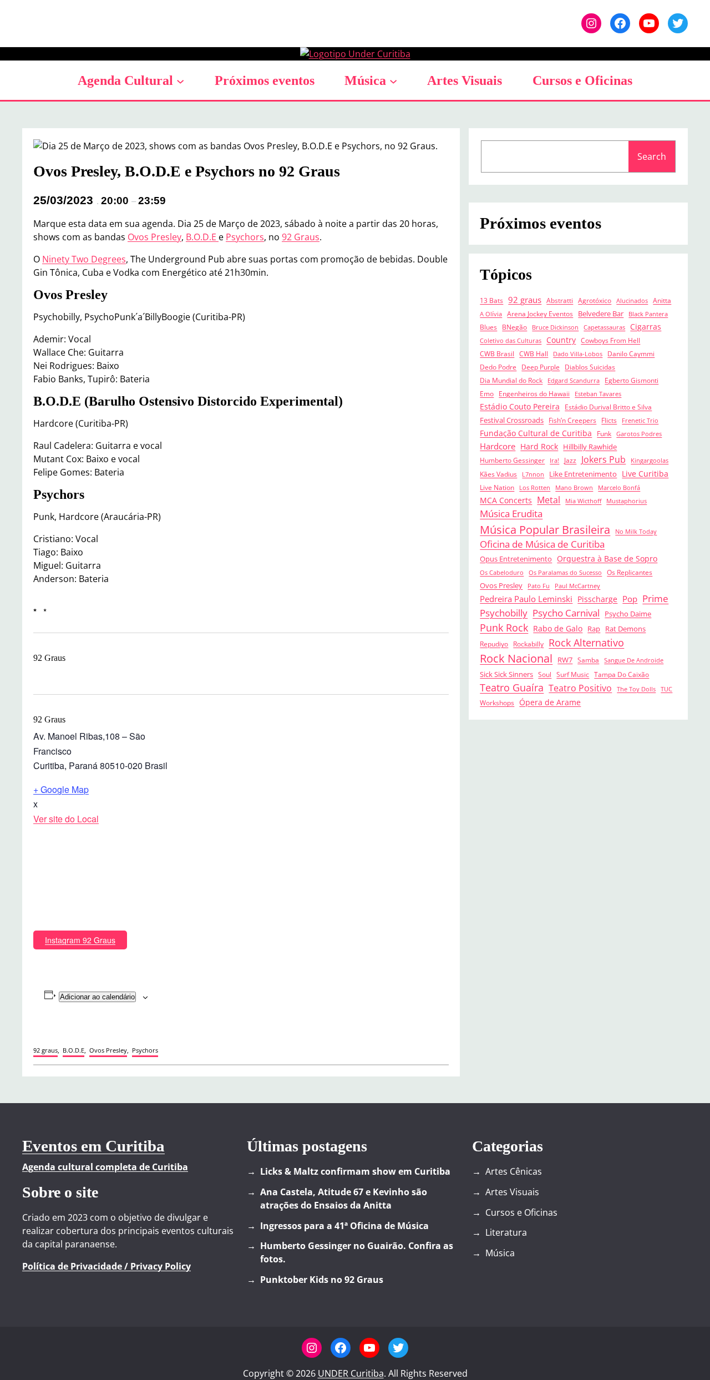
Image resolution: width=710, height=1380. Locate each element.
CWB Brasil (497, 353)
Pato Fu (539, 586)
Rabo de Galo (557, 629)
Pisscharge (597, 599)
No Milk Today (636, 531)
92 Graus (301, 237)
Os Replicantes (629, 572)
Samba (588, 659)
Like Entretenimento (583, 474)
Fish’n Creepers (572, 420)
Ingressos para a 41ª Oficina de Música (344, 1226)
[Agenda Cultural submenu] (180, 80)
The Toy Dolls (636, 689)
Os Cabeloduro (502, 573)
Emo (487, 393)
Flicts (609, 420)
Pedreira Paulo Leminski (526, 598)
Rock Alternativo (586, 642)
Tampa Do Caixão (621, 674)
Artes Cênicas (513, 1171)
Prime (655, 598)
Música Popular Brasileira (545, 529)
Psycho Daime (628, 614)
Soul (544, 674)
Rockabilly (528, 643)
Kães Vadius (498, 473)
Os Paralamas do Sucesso (565, 573)
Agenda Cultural (125, 80)
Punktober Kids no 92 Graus (321, 1279)
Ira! (554, 460)
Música (365, 80)
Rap (593, 629)
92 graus (45, 1050)
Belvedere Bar (600, 314)
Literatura (506, 1232)
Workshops (497, 702)
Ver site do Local (66, 818)
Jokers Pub (603, 459)
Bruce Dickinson (555, 327)
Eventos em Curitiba (93, 1146)
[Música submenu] (393, 80)
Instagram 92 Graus (80, 940)
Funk (604, 433)
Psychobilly (504, 612)
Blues (488, 326)
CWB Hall (533, 353)
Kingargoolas (649, 460)
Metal (548, 500)
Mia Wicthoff (583, 501)
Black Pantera (648, 314)
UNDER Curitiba (351, 1373)
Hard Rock (539, 447)
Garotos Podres (639, 434)
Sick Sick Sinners (506, 674)
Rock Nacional (516, 658)
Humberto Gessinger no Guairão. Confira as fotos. (356, 1252)
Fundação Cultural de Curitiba (536, 433)
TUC (666, 689)
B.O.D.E (202, 237)
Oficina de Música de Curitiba (542, 544)
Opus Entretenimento (516, 559)
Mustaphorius (626, 501)
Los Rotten (534, 488)
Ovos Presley (154, 237)
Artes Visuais (512, 1192)
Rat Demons (625, 629)
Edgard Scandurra (573, 381)
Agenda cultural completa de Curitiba (105, 1167)
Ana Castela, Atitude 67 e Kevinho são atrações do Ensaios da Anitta (343, 1198)
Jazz (570, 460)
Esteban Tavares (598, 394)
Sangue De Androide (633, 660)
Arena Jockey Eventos (540, 313)
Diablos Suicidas (590, 366)
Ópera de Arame (550, 702)
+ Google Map (61, 789)
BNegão (514, 326)
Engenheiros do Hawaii (534, 393)
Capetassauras (604, 327)
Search (651, 156)
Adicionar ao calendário (97, 997)
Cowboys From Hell (610, 340)
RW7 (564, 660)
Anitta (662, 300)
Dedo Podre (498, 366)
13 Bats (491, 300)
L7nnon (533, 474)
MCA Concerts (506, 501)
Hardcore (497, 446)
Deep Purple (540, 366)
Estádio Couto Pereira (520, 407)
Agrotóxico (594, 300)
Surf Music (572, 674)
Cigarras (645, 326)
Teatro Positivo (580, 688)
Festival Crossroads (512, 420)
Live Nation (497, 487)
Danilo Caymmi (631, 353)
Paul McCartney (577, 586)
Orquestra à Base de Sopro (607, 558)
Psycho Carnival (566, 612)
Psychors (245, 237)
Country (561, 340)
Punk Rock (504, 627)
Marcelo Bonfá (619, 488)
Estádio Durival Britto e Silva (608, 406)
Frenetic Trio (640, 420)
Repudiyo (494, 643)
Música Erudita (511, 513)
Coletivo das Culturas (510, 341)
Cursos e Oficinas (521, 1212)
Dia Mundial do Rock (511, 380)
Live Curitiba (645, 474)
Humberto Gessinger (512, 460)
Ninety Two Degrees (84, 259)
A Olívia (491, 314)
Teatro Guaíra (512, 687)
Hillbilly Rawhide (590, 447)
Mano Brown (574, 488)
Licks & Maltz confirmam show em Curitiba (355, 1171)
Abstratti (559, 300)
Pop (629, 598)
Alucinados (632, 301)
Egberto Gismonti (631, 380)
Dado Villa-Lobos (577, 354)
